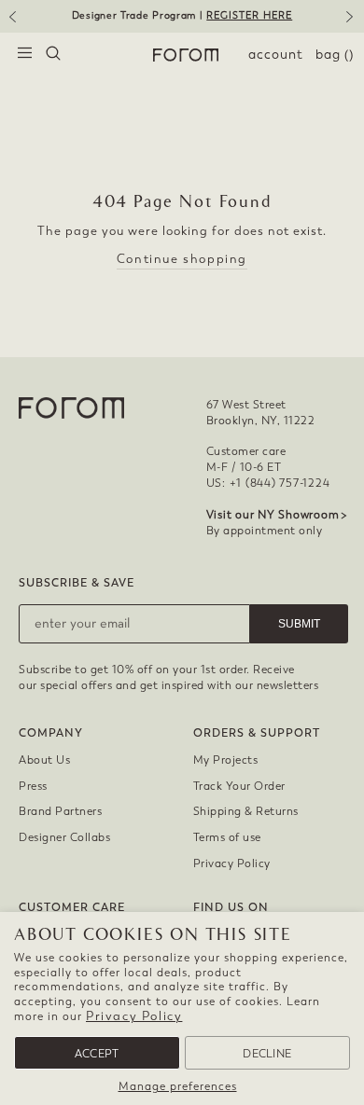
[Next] (352, 23)
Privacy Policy (134, 1016)
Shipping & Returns (246, 811)
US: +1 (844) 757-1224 (268, 483)
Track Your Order (239, 786)
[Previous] (11, 23)
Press (33, 786)
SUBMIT (299, 623)
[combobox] (53, 55)
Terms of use (227, 837)
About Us (44, 760)
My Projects (226, 760)
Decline (267, 1053)
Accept (97, 1053)
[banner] (182, 16)
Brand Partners (60, 811)
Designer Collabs (64, 837)
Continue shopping (182, 259)
